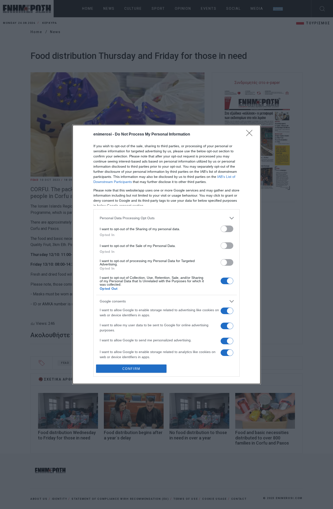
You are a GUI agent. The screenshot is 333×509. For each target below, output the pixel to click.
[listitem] (166, 218)
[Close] (250, 134)
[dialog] (166, 254)
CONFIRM (131, 369)
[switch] (227, 229)
